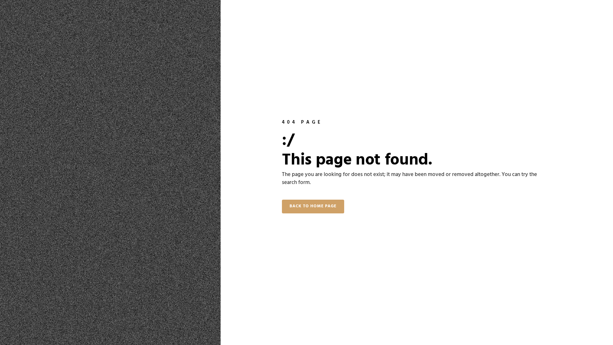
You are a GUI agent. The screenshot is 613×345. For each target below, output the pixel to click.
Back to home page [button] (313, 206)
